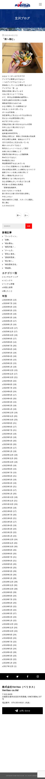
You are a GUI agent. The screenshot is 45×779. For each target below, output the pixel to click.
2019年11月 (10, 585)
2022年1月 (9, 494)
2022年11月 (10, 458)
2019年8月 (9, 596)
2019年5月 (9, 606)
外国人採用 (8, 287)
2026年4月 (9, 314)
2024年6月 (9, 391)
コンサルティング (10, 277)
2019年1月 (9, 620)
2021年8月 (9, 511)
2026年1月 (9, 324)
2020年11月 (10, 543)
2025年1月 (9, 367)
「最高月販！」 (9, 247)
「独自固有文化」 (10, 264)
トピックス (8, 280)
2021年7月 (9, 515)
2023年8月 (9, 427)
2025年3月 (9, 360)
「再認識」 (8, 268)
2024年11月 (10, 374)
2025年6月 (9, 349)
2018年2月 (9, 659)
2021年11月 (10, 501)
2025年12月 (10, 328)
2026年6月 (9, 307)
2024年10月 (10, 377)
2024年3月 (9, 402)
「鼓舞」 (7, 240)
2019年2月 (9, 617)
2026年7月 (9, 303)
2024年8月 (9, 384)
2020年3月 (9, 571)
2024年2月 (9, 405)
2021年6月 (9, 518)
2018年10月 (10, 631)
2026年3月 (9, 317)
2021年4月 (9, 525)
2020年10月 (10, 546)
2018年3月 (9, 656)
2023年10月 (10, 420)
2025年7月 (9, 346)
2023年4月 (9, 441)
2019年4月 (9, 610)
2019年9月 (9, 592)
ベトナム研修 (8, 284)
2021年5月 (9, 522)
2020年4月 (9, 568)
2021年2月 (9, 532)
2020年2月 (9, 575)
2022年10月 (10, 462)
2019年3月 (9, 613)
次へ (26, 215)
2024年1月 (9, 409)
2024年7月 (9, 388)
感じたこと (8, 291)
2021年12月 (10, 497)
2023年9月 (9, 423)
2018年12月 (10, 624)
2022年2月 (9, 490)
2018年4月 (9, 652)
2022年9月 (9, 465)
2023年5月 (9, 437)
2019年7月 (9, 599)
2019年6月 (9, 603)
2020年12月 (10, 539)
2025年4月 (9, 356)
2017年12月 (9, 666)
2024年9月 (9, 381)
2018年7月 (9, 642)
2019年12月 (10, 582)
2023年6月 (9, 434)
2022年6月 (9, 476)
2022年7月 (9, 472)
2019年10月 (10, 589)
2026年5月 (9, 310)
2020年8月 (9, 554)
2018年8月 (9, 638)
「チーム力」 (8, 250)
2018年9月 (9, 635)
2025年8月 (9, 342)
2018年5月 (9, 649)
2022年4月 (9, 483)
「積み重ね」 (8, 243)
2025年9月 (9, 339)
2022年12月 (10, 455)
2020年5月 (9, 564)
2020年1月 (9, 578)
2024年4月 (9, 399)
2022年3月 (9, 487)
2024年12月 (10, 370)
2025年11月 (10, 331)
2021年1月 (9, 536)
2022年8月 (9, 469)
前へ (19, 215)
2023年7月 (9, 430)
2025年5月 (9, 353)
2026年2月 (9, 321)
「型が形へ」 (8, 261)
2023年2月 (9, 448)
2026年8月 (9, 300)
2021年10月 (10, 504)
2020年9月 (9, 550)
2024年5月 (9, 395)
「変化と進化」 (9, 254)
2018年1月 (9, 663)
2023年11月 (10, 416)
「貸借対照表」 (9, 257)
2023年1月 (9, 451)
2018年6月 (9, 645)
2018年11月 (10, 628)
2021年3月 (9, 529)
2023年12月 (10, 413)
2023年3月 (9, 444)
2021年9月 (9, 508)
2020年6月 (9, 561)
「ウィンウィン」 (10, 236)
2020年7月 (9, 557)
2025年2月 (9, 363)
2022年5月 (9, 480)
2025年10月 (10, 335)
